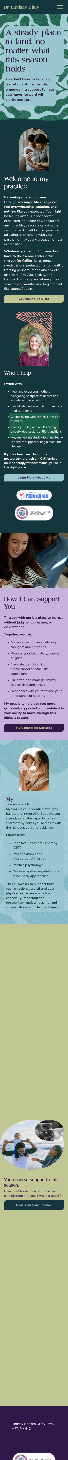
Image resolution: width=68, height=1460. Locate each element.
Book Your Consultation (34, 1205)
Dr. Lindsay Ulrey (22, 7)
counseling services (34, 299)
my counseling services (34, 728)
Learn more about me (33, 477)
